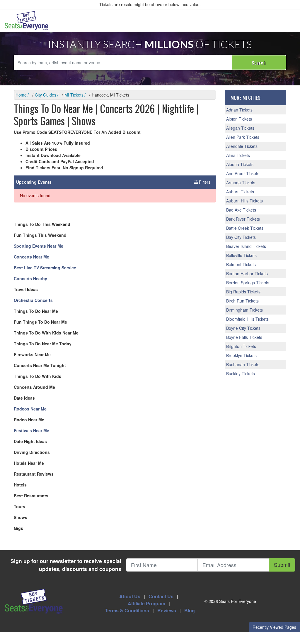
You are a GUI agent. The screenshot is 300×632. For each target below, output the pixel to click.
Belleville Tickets (241, 255)
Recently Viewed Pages (274, 627)
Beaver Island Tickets (246, 246)
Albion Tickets (239, 119)
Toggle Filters (198, 182)
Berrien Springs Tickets (247, 282)
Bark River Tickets (243, 219)
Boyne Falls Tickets (244, 337)
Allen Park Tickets (242, 137)
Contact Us (161, 596)
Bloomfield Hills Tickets (247, 319)
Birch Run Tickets (242, 301)
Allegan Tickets (240, 128)
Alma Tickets (238, 155)
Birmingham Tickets (244, 310)
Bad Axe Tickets (241, 210)
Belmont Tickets (241, 264)
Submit (282, 564)
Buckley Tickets (240, 373)
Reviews (166, 610)
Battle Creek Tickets (244, 228)
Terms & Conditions (127, 610)
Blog (189, 610)
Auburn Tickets (240, 192)
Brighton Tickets (241, 346)
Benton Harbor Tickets (247, 273)
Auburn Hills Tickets (244, 201)
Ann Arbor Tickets (242, 173)
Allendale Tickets (242, 146)
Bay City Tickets (241, 237)
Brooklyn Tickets (241, 355)
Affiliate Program (146, 603)
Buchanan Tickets (242, 364)
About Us (129, 596)
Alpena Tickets (239, 164)
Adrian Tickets (239, 110)
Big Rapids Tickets (243, 292)
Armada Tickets (240, 182)
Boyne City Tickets (243, 328)
